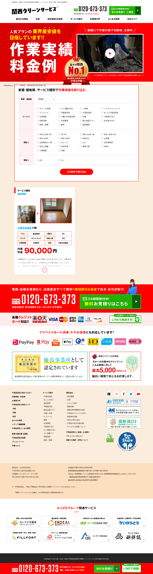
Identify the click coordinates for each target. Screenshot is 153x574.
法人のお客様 (17, 420)
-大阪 (14, 408)
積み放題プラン (88, 120)
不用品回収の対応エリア (21, 404)
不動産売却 (65, 112)
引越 (84, 116)
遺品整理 (86, 124)
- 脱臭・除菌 (47, 440)
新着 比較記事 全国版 (20, 433)
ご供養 (85, 108)
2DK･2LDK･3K (88, 134)
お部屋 (106, 138)
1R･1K (63, 134)
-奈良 (14, 416)
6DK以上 (86, 138)
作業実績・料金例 (18, 396)
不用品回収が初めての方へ (22, 392)
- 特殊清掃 (46, 436)
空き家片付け (109, 120)
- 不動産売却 (47, 406)
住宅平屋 (64, 146)
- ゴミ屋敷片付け (49, 430)
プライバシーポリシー (74, 436)
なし (63, 160)
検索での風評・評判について (77, 440)
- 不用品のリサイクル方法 (76, 413)
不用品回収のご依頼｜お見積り (78, 432)
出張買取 (43, 116)
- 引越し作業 (47, 413)
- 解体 (45, 420)
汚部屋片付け (109, 116)
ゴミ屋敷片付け (67, 108)
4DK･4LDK (43, 138)
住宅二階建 (43, 146)
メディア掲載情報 (18, 424)
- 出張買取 (46, 423)
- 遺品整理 (46, 403)
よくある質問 (114, 18)
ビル (84, 142)
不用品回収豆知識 (18, 437)
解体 (63, 124)
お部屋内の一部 (45, 142)
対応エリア (132, 18)
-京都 (14, 412)
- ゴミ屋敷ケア (48, 433)
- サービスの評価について (76, 426)
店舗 (63, 150)
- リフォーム (47, 416)
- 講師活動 (70, 406)
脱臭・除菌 (43, 124)
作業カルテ (16, 445)
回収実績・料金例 (55, 18)
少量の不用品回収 (68, 116)
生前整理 (64, 120)
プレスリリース (18, 441)
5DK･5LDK (65, 138)
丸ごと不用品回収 (111, 112)
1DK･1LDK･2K (45, 134)
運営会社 (69, 392)
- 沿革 (68, 399)
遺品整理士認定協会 (23, 376)
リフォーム (43, 112)
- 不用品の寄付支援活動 (75, 423)
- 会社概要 (70, 396)
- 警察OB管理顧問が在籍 (75, 410)
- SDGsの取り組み (73, 420)
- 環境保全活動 (71, 416)
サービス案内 (76, 18)
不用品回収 (86, 112)
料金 (38, 18)
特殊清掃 (43, 120)
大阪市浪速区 (24, 228)
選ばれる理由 (22, 18)
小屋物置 (43, 150)
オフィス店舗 (44, 108)
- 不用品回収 (47, 396)
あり (41, 160)
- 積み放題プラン (49, 410)
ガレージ (64, 142)
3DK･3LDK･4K (110, 134)
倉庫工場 (86, 146)
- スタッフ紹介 (71, 403)
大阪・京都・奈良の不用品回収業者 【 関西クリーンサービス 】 (76, 559)
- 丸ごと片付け (48, 399)
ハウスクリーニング (112, 108)
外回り (106, 146)
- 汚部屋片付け (48, 426)
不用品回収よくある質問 (21, 428)
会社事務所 (108, 142)
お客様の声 (95, 18)
